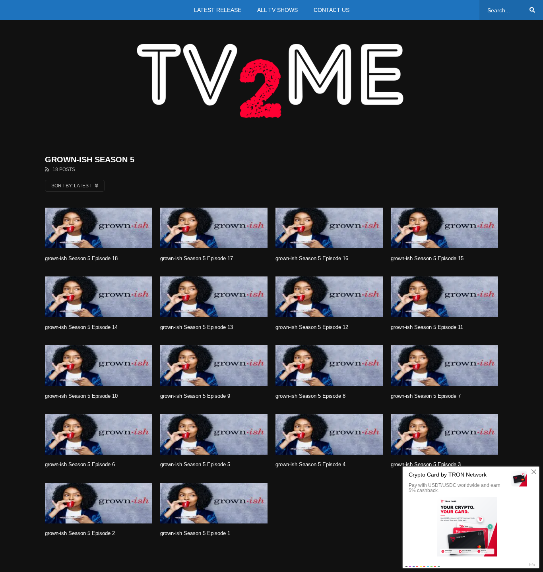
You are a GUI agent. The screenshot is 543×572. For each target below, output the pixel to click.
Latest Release (217, 10)
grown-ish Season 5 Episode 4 (310, 464)
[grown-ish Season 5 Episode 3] (444, 434)
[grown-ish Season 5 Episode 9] (214, 365)
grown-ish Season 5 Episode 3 (426, 464)
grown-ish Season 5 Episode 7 (426, 396)
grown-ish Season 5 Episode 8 (310, 396)
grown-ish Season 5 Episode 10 (81, 396)
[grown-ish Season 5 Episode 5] (214, 434)
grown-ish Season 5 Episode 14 (81, 327)
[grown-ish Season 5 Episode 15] (444, 228)
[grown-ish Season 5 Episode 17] (214, 228)
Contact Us (331, 10)
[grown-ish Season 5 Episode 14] (98, 296)
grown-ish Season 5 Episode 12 (311, 327)
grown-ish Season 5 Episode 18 (81, 258)
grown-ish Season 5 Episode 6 (80, 464)
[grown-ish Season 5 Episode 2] (98, 503)
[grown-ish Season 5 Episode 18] (98, 228)
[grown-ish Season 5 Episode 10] (98, 365)
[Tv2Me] (271, 80)
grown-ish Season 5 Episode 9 (195, 396)
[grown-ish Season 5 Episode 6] (98, 434)
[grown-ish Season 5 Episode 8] (329, 365)
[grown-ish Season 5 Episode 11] (444, 296)
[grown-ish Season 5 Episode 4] (329, 434)
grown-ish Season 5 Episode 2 (80, 533)
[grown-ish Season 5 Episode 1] (214, 503)
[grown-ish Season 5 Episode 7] (444, 365)
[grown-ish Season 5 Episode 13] (214, 296)
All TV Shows (277, 10)
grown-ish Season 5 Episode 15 (427, 258)
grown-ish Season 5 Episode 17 (196, 258)
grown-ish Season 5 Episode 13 (196, 327)
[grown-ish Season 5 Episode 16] (329, 228)
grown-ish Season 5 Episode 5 (195, 464)
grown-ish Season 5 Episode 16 (311, 258)
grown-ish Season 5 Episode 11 (427, 327)
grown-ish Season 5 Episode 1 (195, 533)
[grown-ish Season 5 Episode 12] (329, 296)
